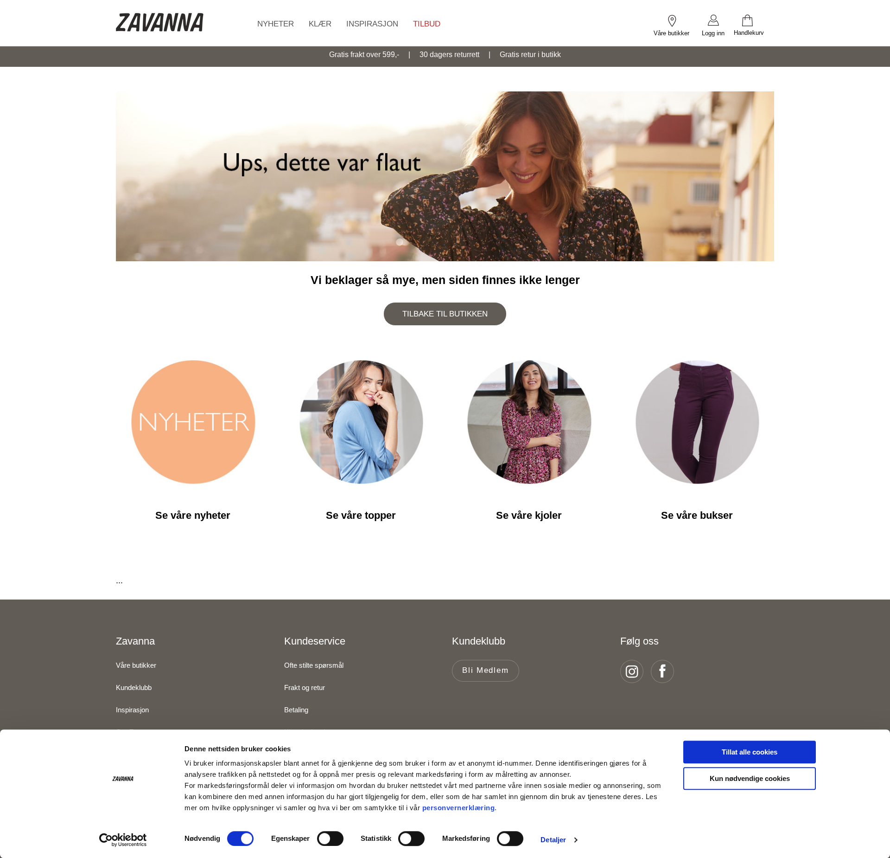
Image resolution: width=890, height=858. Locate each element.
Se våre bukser (697, 515)
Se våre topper (361, 515)
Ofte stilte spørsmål (313, 665)
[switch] (330, 838)
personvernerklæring (458, 808)
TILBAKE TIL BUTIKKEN (445, 314)
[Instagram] (634, 671)
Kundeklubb (134, 687)
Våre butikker (136, 665)
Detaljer (553, 840)
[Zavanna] (160, 23)
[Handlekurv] (754, 20)
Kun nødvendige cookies (750, 778)
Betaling (296, 710)
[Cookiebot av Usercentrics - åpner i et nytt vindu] (123, 840)
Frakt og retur (304, 687)
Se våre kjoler (529, 515)
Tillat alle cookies (749, 752)
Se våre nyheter (192, 515)
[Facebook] (665, 671)
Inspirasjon (132, 710)
